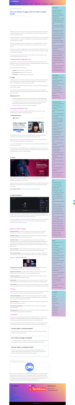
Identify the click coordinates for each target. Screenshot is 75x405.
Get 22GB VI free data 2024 (57, 88)
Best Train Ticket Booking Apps (57, 225)
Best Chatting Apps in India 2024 (58, 192)
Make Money (12, 3)
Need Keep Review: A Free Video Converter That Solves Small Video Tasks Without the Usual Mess (58, 21)
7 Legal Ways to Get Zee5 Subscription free (56, 125)
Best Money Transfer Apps (57, 194)
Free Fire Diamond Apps (56, 184)
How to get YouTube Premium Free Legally (57, 143)
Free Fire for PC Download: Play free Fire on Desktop (57, 250)
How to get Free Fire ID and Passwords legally (57, 253)
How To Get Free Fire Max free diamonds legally (57, 258)
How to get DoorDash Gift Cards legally (58, 165)
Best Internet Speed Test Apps (57, 219)
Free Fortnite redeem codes (57, 287)
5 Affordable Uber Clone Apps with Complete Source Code (57, 31)
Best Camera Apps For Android (57, 223)
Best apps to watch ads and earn (58, 226)
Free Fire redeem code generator (58, 277)
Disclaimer (13, 393)
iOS (53, 305)
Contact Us (13, 390)
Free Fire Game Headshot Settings (56, 281)
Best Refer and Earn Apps (56, 204)
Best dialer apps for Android (57, 208)
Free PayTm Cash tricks (56, 134)
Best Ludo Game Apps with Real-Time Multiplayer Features (58, 66)
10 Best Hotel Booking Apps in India (57, 199)
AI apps (22, 105)
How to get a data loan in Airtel (57, 152)
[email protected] (54, 390)
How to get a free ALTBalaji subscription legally (57, 129)
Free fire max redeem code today (58, 260)
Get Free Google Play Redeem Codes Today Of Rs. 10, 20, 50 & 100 (58, 27)
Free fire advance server (56, 279)
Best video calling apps (56, 232)
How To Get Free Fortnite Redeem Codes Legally (58, 285)
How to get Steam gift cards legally (57, 158)
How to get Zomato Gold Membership (56, 170)
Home (11, 8)
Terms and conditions (14, 397)
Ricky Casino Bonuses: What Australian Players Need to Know (58, 70)
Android (31, 3)
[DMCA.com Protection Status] (32, 386)
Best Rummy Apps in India (57, 189)
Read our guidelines (50, 388)
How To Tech (25, 3)
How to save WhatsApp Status (57, 175)
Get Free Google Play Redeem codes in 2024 (57, 78)
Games (53, 301)
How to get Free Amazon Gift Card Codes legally (57, 81)
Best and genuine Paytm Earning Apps (58, 214)
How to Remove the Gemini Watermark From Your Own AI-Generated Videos (58, 15)
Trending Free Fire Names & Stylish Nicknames (57, 270)
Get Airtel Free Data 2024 (56, 86)
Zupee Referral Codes (56, 97)
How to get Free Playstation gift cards (58, 161)
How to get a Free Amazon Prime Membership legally (58, 147)
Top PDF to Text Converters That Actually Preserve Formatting (58, 34)
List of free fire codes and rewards (58, 272)
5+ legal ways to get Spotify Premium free (57, 122)
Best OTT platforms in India (57, 190)
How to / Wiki (19, 8)
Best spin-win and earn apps (57, 196)
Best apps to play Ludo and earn (58, 230)
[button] (56, 4)
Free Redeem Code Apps (56, 182)
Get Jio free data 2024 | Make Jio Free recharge (58, 84)
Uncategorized (55, 314)
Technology (19, 3)
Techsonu (40, 403)
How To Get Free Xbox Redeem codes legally (57, 155)
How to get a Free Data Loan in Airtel (57, 140)
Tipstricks (54, 312)
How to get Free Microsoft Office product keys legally (58, 104)
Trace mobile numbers (56, 90)
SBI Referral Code (55, 95)
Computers (54, 298)
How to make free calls (56, 174)
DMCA (12, 395)
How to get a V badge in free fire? (58, 255)
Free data (52, 3)
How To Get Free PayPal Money (57, 113)
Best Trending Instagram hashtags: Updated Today (18, 361)
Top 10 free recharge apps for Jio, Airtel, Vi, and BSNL (58, 217)
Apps (53, 296)
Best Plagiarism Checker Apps (57, 221)
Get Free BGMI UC (55, 247)
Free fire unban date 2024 (56, 265)
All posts (14, 8)
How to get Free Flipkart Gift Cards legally (57, 107)
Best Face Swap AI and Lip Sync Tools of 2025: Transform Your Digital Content (58, 47)
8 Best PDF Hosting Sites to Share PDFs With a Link (57, 11)
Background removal (22, 220)
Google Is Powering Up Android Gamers (58, 63)
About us (12, 388)
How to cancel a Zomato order (57, 172)
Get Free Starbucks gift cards (57, 167)
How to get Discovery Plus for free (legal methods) (58, 116)
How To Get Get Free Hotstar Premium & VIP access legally (57, 119)
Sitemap (12, 399)
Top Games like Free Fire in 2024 (58, 267)
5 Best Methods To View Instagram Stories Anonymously (58, 51)
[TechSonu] (14, 1)
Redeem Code (37, 3)
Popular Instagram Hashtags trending (57, 93)
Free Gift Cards (45, 3)
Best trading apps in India (56, 235)
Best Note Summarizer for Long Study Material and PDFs (58, 38)
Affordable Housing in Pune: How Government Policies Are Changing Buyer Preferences (58, 59)
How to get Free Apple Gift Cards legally (58, 111)
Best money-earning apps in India (58, 206)
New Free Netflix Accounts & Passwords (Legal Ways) (57, 132)
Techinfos (54, 308)
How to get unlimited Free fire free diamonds (57, 275)
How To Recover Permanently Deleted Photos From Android (19, 360)
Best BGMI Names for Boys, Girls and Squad (58, 243)
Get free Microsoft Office (25, 188)
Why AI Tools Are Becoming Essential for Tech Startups (57, 54)
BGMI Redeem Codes (56, 245)
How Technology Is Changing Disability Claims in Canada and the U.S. (58, 42)
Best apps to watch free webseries (58, 228)
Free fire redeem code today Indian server (57, 263)
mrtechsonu (29, 372)
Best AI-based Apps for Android (57, 211)
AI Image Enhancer (23, 135)
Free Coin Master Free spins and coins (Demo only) (58, 137)
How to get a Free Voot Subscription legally (56, 150)
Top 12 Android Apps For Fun (57, 209)
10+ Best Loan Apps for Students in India (58, 202)
